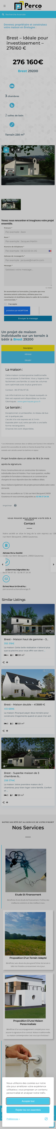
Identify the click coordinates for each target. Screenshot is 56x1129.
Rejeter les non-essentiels (28, 1109)
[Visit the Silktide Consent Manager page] (46, 1119)
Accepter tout (28, 1101)
